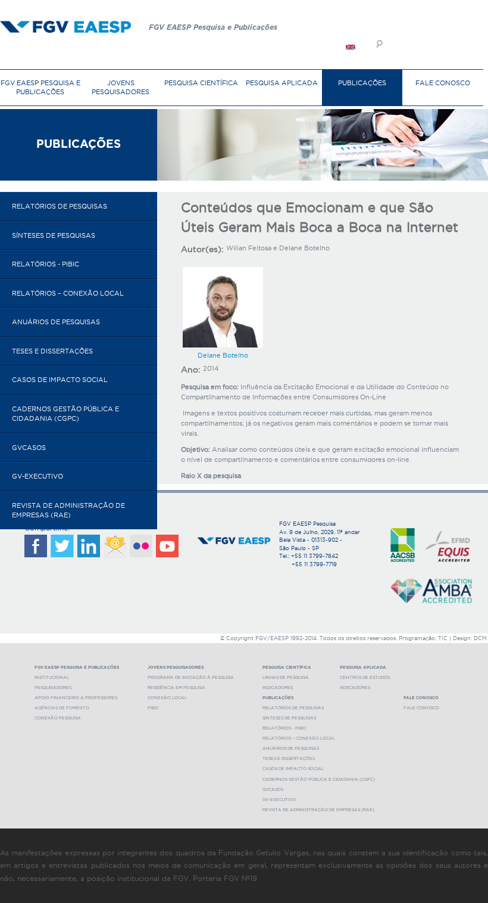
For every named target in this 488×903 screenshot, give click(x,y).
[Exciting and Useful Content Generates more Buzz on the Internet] (350, 46)
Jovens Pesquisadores (120, 87)
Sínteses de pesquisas (53, 235)
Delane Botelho (223, 355)
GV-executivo (37, 476)
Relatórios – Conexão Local (68, 293)
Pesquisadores (53, 687)
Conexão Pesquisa (58, 718)
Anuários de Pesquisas (56, 321)
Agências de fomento (62, 708)
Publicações (362, 82)
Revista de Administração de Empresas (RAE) (68, 510)
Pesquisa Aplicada (282, 82)
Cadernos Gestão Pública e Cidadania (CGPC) (65, 414)
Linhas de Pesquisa (285, 677)
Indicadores (277, 687)
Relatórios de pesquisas (59, 206)
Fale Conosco (442, 82)
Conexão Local (167, 698)
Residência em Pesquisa (176, 687)
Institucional (52, 677)
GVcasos (29, 447)
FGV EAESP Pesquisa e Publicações (40, 87)
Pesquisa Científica (201, 82)
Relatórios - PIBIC (45, 264)
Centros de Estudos (365, 677)
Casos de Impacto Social (60, 379)
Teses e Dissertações (52, 351)
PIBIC (153, 708)
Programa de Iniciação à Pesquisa (191, 677)
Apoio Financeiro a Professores (76, 698)
